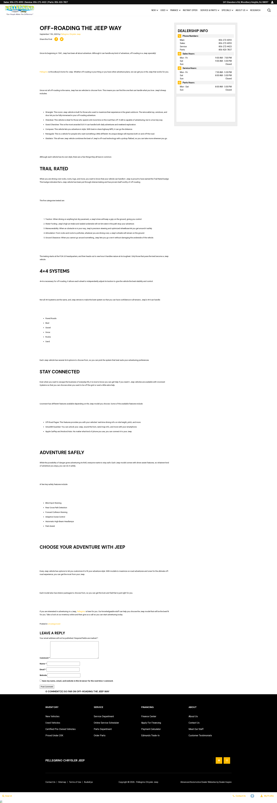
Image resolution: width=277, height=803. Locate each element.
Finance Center (148, 716)
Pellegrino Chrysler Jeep (71, 34)
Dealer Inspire (225, 782)
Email (43, 669)
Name (43, 664)
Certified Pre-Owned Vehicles (60, 729)
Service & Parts (208, 10)
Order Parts (99, 735)
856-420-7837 (225, 50)
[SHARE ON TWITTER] (61, 39)
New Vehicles (52, 716)
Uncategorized (54, 624)
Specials (226, 10)
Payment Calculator (151, 729)
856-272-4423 (225, 46)
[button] (269, 10)
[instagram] (227, 760)
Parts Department (103, 729)
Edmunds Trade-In (150, 735)
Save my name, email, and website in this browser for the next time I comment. (77, 681)
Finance (174, 10)
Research (255, 10)
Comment (45, 658)
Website (43, 675)
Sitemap (62, 782)
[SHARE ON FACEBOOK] (56, 39)
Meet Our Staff (196, 729)
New (153, 10)
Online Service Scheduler (106, 722)
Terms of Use (75, 782)
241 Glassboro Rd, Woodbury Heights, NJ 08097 (245, 2)
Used (162, 10)
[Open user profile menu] (272, 2)
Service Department (104, 716)
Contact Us (194, 722)
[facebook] (219, 760)
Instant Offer (190, 10)
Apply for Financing (151, 722)
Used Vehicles (52, 722)
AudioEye (88, 782)
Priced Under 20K (54, 735)
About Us (240, 10)
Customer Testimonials (200, 735)
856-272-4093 (225, 40)
